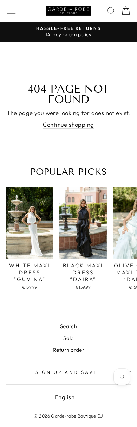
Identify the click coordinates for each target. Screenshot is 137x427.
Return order (68, 349)
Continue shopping (68, 124)
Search (68, 326)
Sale (68, 338)
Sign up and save (66, 372)
